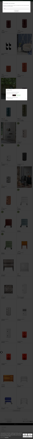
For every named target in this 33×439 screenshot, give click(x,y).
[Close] (29, 1)
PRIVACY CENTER (25, 434)
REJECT (30, 434)
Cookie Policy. (7, 437)
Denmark (14, 95)
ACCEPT (27, 436)
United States (18, 95)
